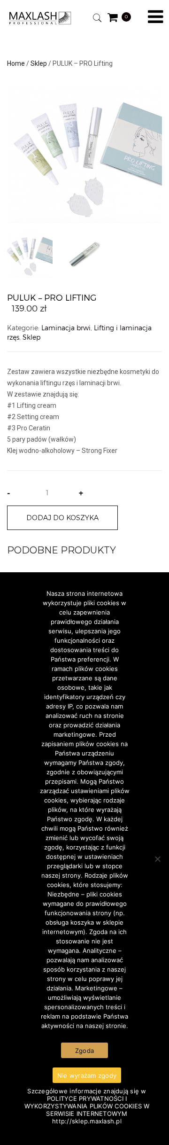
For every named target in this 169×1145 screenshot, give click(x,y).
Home (16, 63)
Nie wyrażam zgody (86, 1075)
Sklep (39, 63)
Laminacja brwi (66, 328)
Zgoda (84, 1050)
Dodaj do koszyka (62, 518)
